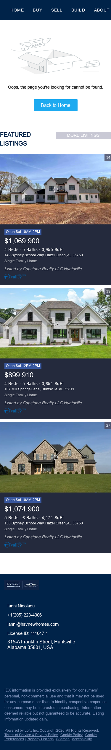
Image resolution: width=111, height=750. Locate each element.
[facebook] (7, 670)
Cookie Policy (71, 735)
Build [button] (78, 10)
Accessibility (82, 739)
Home (17, 10)
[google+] (42, 670)
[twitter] (19, 670)
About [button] (102, 10)
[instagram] (30, 670)
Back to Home (55, 105)
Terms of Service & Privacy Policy (31, 735)
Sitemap (63, 739)
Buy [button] (37, 10)
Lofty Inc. (32, 730)
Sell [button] (56, 10)
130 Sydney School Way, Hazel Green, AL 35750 (43, 523)
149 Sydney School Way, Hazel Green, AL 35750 (43, 255)
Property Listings (40, 739)
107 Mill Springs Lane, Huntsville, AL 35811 (39, 389)
